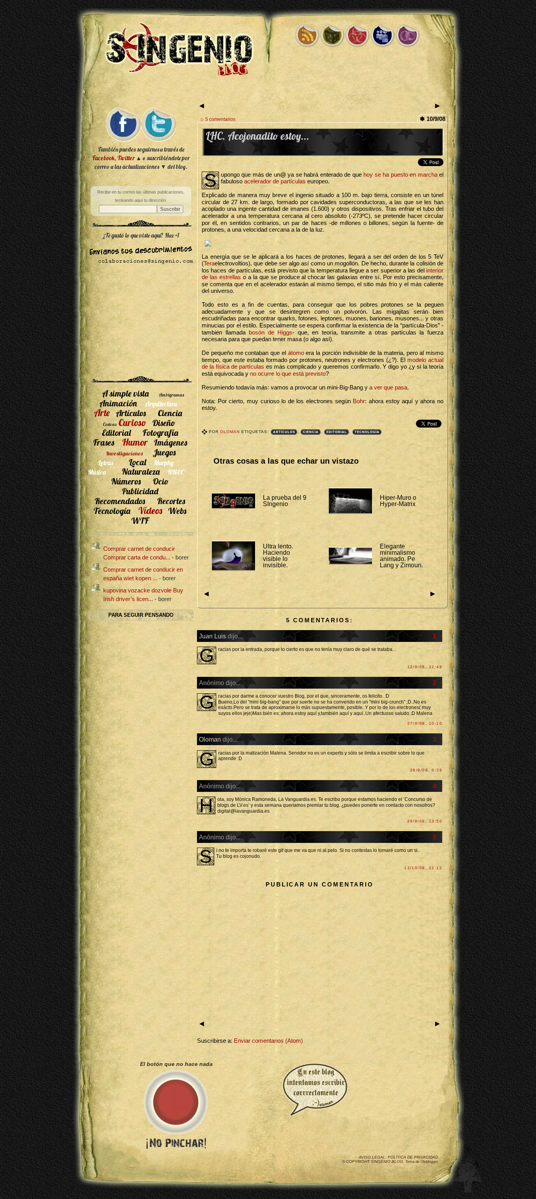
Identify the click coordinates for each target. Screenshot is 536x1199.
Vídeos (150, 510)
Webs (177, 510)
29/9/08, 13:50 (424, 821)
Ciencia (311, 432)
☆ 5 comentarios (217, 119)
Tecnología (367, 432)
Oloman (230, 432)
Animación (118, 403)
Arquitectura (161, 404)
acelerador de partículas (275, 181)
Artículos (284, 432)
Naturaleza (141, 471)
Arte (102, 413)
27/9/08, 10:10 (424, 723)
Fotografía (160, 432)
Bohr (359, 401)
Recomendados (120, 500)
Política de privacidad (413, 1157)
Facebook (103, 158)
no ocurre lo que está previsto (288, 374)
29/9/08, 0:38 (426, 770)
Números (126, 481)
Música (97, 472)
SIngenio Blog (387, 1161)
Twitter (126, 158)
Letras (105, 463)
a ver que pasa (388, 387)
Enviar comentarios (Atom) (268, 1041)
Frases (103, 442)
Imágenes (170, 442)
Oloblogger (429, 1162)
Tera (209, 263)
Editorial (336, 432)
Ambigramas (171, 395)
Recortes (171, 500)
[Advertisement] (268, 93)
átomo (296, 353)
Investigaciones (124, 453)
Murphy (164, 463)
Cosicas (110, 424)
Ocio (161, 481)
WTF (140, 520)
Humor (135, 442)
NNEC (176, 472)
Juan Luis (212, 636)
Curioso (132, 422)
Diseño (163, 422)
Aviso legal (372, 1157)
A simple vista (125, 393)
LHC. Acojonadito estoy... (257, 136)
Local (137, 462)
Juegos (164, 452)
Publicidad (140, 491)
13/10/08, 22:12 (423, 868)
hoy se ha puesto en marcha (400, 175)
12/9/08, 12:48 (424, 667)
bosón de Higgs (270, 332)
